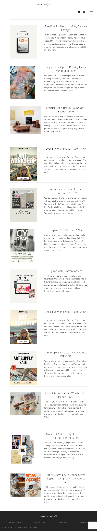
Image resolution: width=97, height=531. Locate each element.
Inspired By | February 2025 (66, 230)
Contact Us (84, 523)
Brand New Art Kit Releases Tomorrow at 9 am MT (65, 191)
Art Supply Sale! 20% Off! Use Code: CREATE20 (66, 354)
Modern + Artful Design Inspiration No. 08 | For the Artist (66, 435)
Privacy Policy (40, 523)
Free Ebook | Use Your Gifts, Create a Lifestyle (66, 28)
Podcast (64, 12)
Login (71, 12)
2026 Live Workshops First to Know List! (66, 313)
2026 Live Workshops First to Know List (66, 150)
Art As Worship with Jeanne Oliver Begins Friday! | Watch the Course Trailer (65, 478)
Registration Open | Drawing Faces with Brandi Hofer (66, 68)
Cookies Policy (63, 523)
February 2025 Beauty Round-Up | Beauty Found (65, 109)
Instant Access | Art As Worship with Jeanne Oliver (65, 395)
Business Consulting (51, 12)
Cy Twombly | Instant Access (66, 271)
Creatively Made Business (33, 12)
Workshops (18, 12)
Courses (9, 12)
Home (2, 12)
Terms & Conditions (16, 523)
